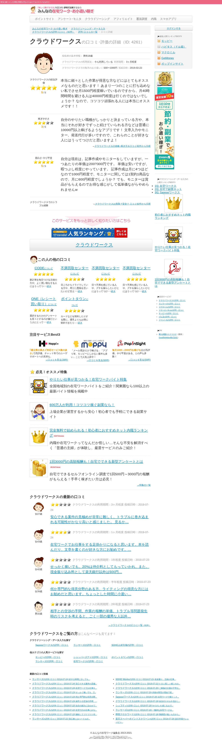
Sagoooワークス (147, 696)
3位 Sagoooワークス (167, 192)
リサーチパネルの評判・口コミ (171, 310)
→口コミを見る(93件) (98, 360)
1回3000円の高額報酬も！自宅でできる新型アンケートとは (96, 461)
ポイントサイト (44, 18)
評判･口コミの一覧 (88, 32)
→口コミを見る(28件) (57, 359)
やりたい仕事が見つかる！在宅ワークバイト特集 (88, 379)
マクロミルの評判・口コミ (169, 307)
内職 (154, 18)
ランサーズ (61, 679)
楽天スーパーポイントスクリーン (152, 720)
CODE (44, 268)
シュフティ (144, 705)
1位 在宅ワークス (165, 186)
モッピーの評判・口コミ (47, 657)
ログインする (174, 28)
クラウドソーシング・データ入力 (88, 28)
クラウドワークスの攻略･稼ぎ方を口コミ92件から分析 (123, 146)
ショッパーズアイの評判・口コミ (90, 657)
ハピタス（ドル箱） (173, 46)
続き (49, 286)
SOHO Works (146, 679)
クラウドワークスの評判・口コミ (172, 300)
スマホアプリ (168, 18)
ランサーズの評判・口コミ (87, 645)
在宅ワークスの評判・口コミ (88, 661)
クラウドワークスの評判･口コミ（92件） (53, 32)
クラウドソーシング (97, 18)
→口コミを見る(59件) (139, 359)
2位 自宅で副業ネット (168, 189)
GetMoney (167, 58)
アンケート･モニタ (69, 18)
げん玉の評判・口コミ (168, 317)
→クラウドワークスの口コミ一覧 (129, 625)
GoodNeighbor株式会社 (168, 337)
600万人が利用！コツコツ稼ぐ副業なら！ (82, 405)
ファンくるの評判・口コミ (169, 320)
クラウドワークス (94, 244)
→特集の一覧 (144, 485)
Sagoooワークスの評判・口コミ (51, 645)
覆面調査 (141, 18)
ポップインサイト (172, 63)
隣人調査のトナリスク (168, 334)
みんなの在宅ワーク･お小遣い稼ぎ (49, 28)
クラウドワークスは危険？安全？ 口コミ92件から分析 (123, 203)
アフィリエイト (123, 18)
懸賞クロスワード (148, 714)
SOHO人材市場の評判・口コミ (127, 645)
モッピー (166, 41)
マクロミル (168, 52)
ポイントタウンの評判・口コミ (127, 657)
